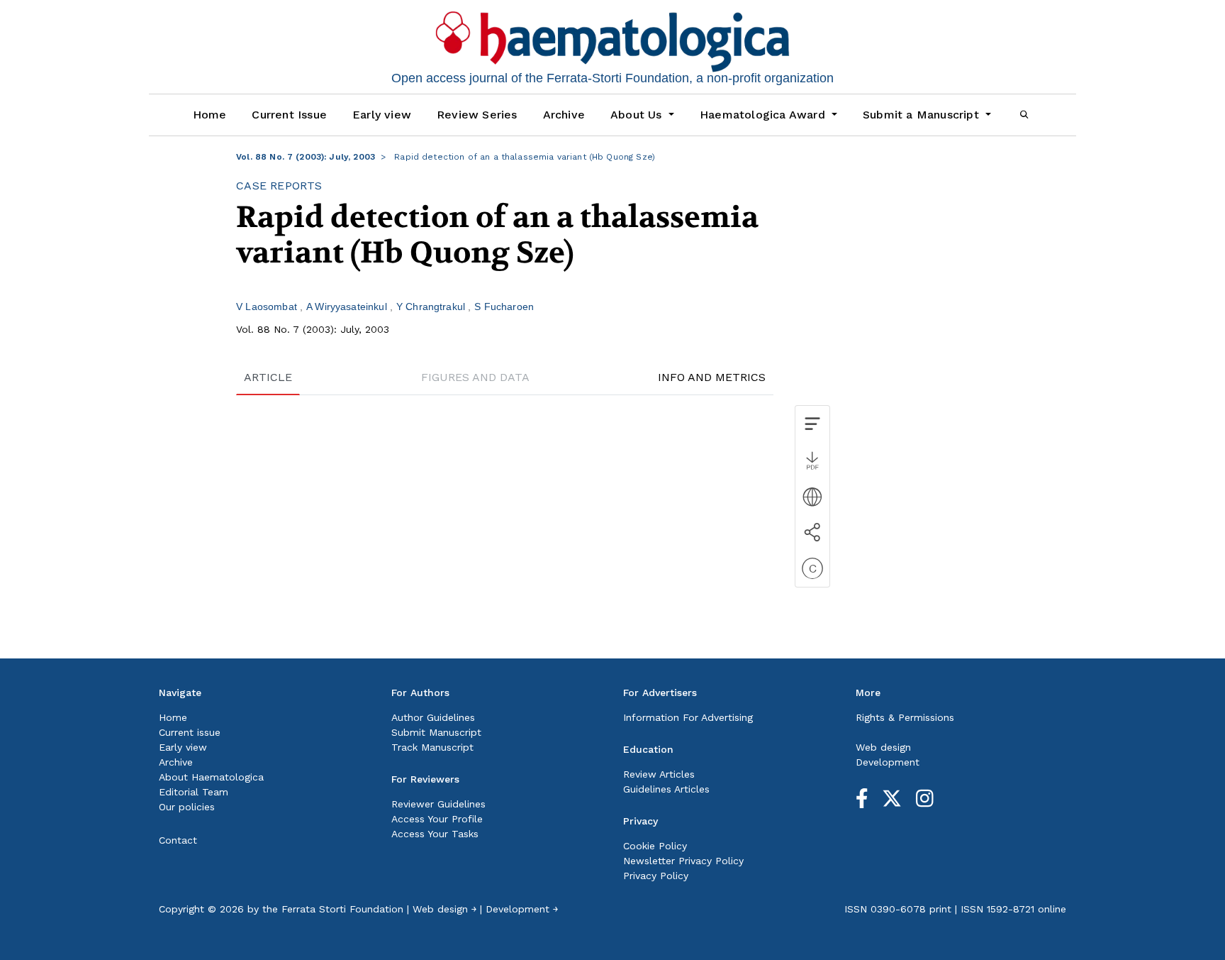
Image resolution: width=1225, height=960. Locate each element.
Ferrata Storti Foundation (342, 909)
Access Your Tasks (435, 833)
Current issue (189, 732)
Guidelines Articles (666, 789)
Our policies (187, 806)
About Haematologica (211, 777)
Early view (381, 114)
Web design (883, 747)
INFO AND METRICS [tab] (712, 377)
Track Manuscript (432, 747)
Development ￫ (522, 909)
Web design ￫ (444, 909)
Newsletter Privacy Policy (683, 860)
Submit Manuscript (436, 732)
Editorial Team (193, 792)
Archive (564, 114)
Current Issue (289, 114)
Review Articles (659, 774)
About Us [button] (638, 114)
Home (210, 114)
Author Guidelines (433, 717)
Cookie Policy (655, 845)
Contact (178, 840)
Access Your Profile (437, 818)
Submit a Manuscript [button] (923, 114)
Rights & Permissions (905, 717)
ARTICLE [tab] (268, 377)
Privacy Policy (655, 875)
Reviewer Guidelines (438, 804)
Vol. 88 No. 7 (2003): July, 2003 (305, 157)
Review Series (477, 114)
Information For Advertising (688, 717)
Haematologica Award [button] (764, 114)
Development (887, 762)
